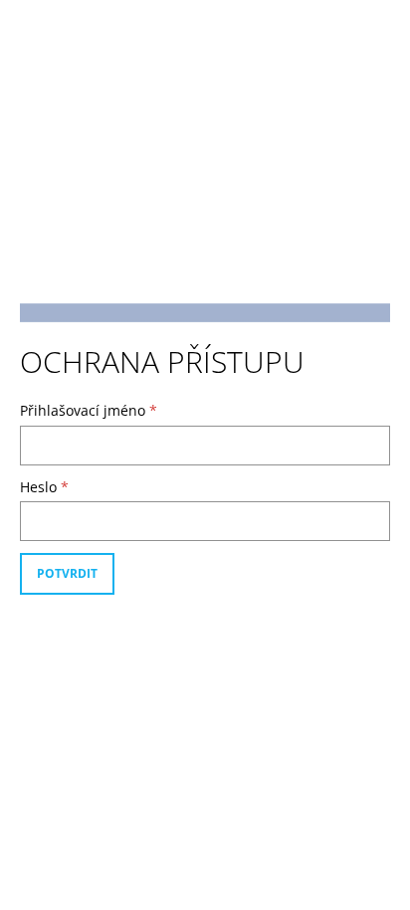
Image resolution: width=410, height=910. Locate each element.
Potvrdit (67, 573)
